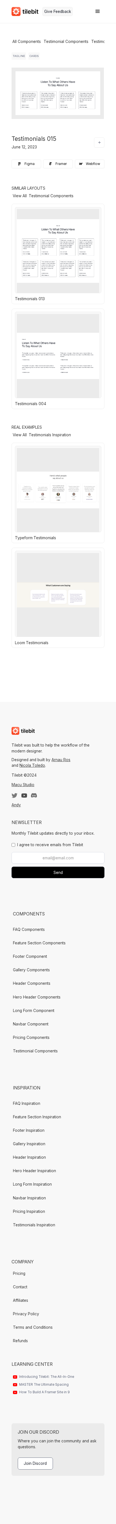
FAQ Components (29, 929)
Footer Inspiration (28, 1130)
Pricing (19, 1273)
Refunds (20, 1341)
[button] (97, 11)
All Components (26, 41)
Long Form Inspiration (32, 1184)
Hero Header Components (37, 997)
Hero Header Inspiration (34, 1171)
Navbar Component (30, 1024)
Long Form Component (33, 1010)
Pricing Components (31, 1037)
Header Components (31, 983)
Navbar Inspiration (29, 1198)
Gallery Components (31, 970)
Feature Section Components (39, 943)
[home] (25, 11)
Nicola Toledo (32, 765)
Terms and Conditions (33, 1327)
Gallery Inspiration (29, 1144)
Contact (20, 1287)
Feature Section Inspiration (37, 1117)
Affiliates (20, 1300)
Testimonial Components (66, 41)
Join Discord (35, 1463)
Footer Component (30, 956)
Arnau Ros (61, 760)
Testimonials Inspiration (34, 1225)
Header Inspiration (29, 1157)
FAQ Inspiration (26, 1103)
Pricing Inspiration (29, 1211)
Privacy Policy (26, 1314)
